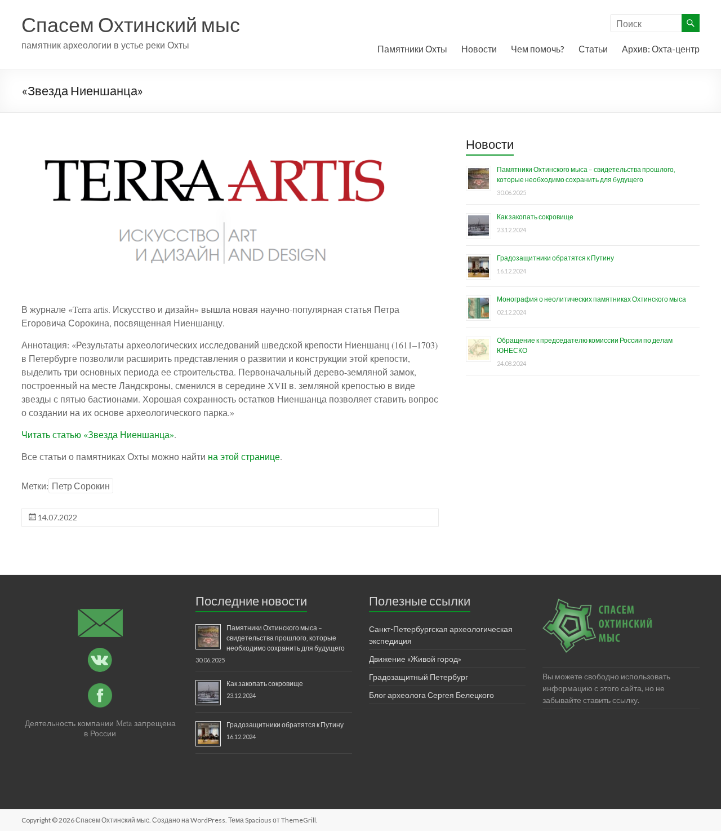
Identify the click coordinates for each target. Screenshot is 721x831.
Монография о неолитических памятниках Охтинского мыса (591, 299)
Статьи (593, 48)
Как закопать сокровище (535, 217)
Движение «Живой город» (415, 659)
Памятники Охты (412, 48)
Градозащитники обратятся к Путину (555, 258)
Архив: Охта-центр (661, 48)
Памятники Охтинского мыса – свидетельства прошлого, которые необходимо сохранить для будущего (285, 638)
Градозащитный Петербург (418, 677)
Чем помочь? (537, 48)
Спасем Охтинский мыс (130, 24)
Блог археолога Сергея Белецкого (431, 695)
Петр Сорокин (81, 485)
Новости (479, 48)
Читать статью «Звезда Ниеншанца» (97, 434)
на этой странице (244, 456)
